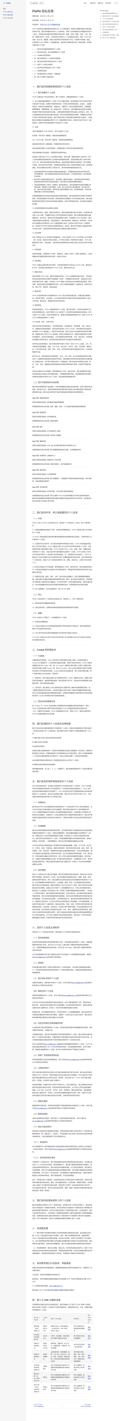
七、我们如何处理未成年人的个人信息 (110, 29)
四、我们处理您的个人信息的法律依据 (110, 21)
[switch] (116, 3)
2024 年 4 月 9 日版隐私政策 (50, 25)
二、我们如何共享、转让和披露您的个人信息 (110, 16)
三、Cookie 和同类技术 (106, 19)
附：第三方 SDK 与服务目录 (108, 37)
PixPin (8, 3)
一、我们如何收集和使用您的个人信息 (110, 13)
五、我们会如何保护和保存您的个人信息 (110, 24)
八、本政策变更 (104, 32)
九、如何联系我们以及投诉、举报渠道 (110, 35)
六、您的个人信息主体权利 (107, 27)
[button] (13, 8)
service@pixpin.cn (40, 957)
